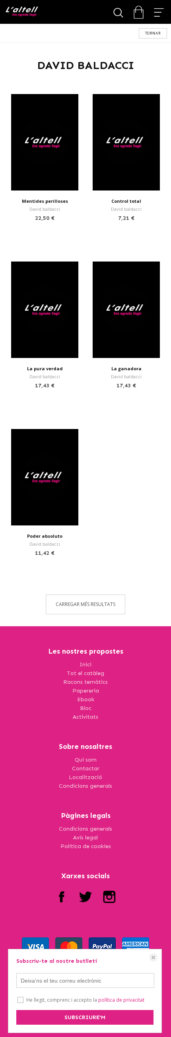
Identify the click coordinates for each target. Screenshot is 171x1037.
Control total (126, 201)
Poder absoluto (44, 536)
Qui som (86, 759)
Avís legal (85, 837)
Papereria (85, 690)
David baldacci (44, 209)
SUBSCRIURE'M (84, 1017)
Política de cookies (85, 846)
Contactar (85, 768)
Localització (85, 777)
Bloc (85, 708)
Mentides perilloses (45, 201)
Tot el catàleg (85, 673)
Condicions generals (85, 786)
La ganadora (126, 368)
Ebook (85, 699)
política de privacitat (121, 1000)
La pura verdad (45, 368)
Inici (85, 664)
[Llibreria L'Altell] (21, 12)
